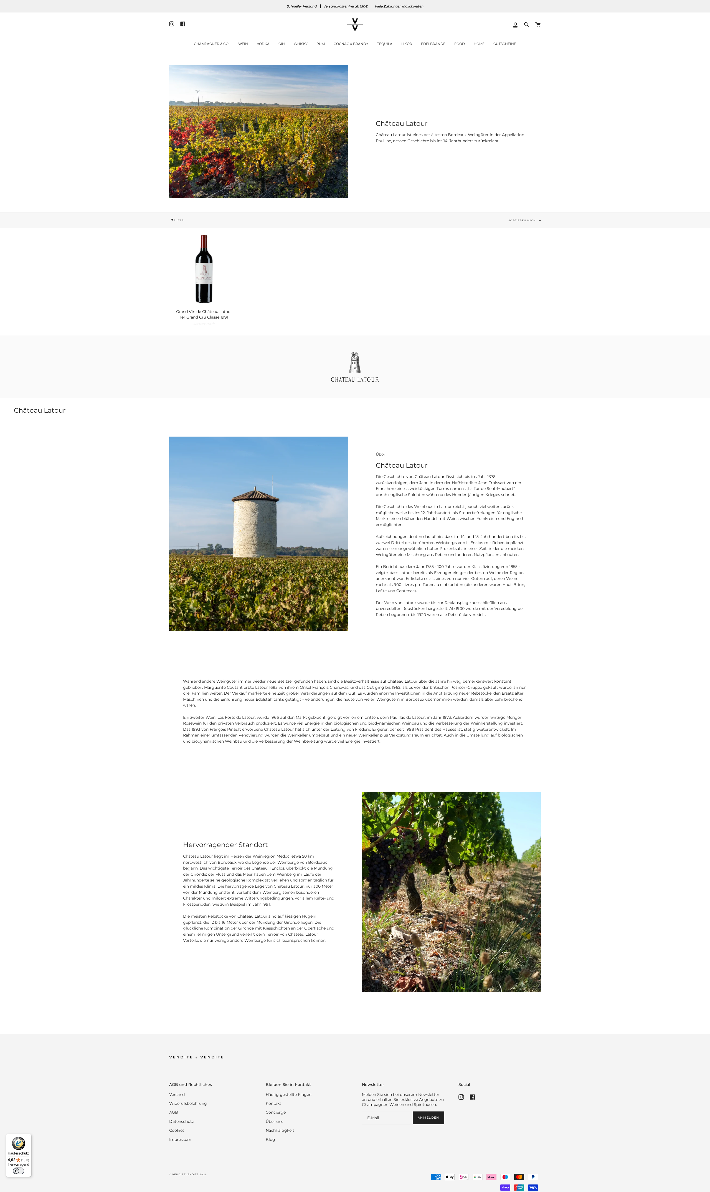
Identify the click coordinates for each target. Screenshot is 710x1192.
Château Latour (430, 476)
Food (459, 44)
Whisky (301, 44)
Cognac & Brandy (351, 44)
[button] (526, 24)
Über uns (274, 1121)
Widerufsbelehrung (188, 1103)
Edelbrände (433, 44)
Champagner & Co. (211, 44)
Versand (177, 1094)
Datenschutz (181, 1121)
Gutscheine (504, 44)
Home (479, 44)
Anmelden (428, 1118)
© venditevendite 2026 (188, 1174)
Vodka (263, 44)
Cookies (176, 1130)
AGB (173, 1112)
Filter (179, 220)
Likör (406, 44)
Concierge (276, 1112)
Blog (270, 1139)
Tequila (384, 44)
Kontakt (273, 1103)
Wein (243, 44)
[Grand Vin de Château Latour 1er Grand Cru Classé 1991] (204, 269)
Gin (281, 44)
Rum (320, 44)
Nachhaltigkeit (280, 1130)
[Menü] (28, 1137)
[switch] (18, 1171)
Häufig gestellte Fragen (288, 1094)
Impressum (180, 1139)
